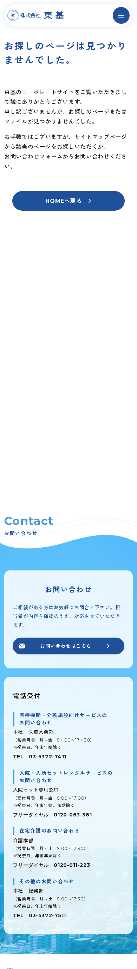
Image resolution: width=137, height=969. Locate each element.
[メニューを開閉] (121, 15)
